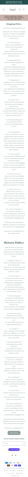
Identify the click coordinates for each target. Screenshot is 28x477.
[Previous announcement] (3, 2)
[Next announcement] (25, 2)
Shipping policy (19, 473)
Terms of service (10, 473)
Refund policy (13, 470)
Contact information (14, 475)
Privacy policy (20, 470)
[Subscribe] (23, 443)
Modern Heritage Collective (13, 468)
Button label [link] (14, 433)
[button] (4, 10)
